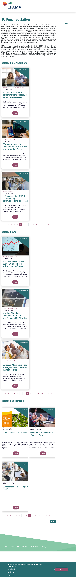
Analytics (11, 572)
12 (42, 393)
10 (34, 393)
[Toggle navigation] (70, 6)
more (15, 113)
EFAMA (12, 6)
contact (5, 547)
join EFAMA (15, 547)
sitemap (25, 547)
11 (38, 393)
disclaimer (34, 547)
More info (11, 575)
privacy (43, 547)
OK (61, 569)
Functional (11, 569)
